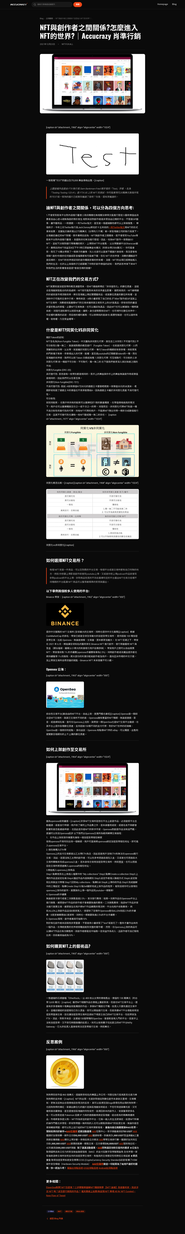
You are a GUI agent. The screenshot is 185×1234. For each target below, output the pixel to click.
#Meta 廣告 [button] (80, 1211)
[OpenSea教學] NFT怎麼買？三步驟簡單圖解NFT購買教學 (75, 1187)
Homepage (162, 4)
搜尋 (77, 4)
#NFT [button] (59, 1211)
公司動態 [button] (51, 1211)
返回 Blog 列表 (56, 1218)
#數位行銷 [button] (68, 1211)
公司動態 (49, 18)
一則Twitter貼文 (117, 227)
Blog (174, 4)
